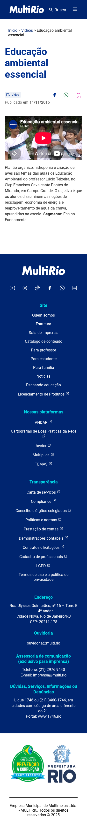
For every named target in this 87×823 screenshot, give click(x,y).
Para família (43, 367)
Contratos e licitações (41, 547)
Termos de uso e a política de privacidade (43, 577)
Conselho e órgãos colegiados (41, 510)
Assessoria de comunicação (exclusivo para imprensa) (43, 658)
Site (43, 305)
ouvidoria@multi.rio (43, 643)
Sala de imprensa (43, 332)
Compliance (41, 501)
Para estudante (44, 359)
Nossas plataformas (43, 411)
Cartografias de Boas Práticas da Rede (43, 431)
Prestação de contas (41, 529)
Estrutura (43, 324)
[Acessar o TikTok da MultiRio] (37, 288)
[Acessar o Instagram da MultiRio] (25, 288)
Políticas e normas (41, 520)
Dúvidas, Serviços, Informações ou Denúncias (43, 689)
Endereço (43, 597)
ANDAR (41, 422)
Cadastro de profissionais (41, 556)
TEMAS (42, 464)
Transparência (43, 481)
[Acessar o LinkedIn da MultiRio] (75, 288)
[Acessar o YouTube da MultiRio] (12, 288)
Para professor (43, 350)
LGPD (41, 566)
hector (41, 445)
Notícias (43, 376)
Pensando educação (43, 385)
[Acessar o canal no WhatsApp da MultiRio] (62, 288)
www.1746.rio (49, 716)
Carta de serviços (42, 492)
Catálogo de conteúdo (43, 341)
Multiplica (42, 455)
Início (12, 30)
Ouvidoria (43, 633)
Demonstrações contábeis (41, 538)
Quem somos (43, 315)
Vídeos (27, 30)
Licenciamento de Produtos (41, 394)
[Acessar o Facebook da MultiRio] (50, 288)
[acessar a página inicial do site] (26, 9)
